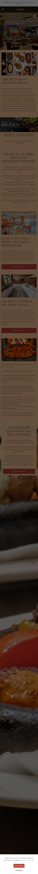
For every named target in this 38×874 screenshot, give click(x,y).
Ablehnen (19, 870)
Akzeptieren (19, 866)
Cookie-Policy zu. (27, 860)
